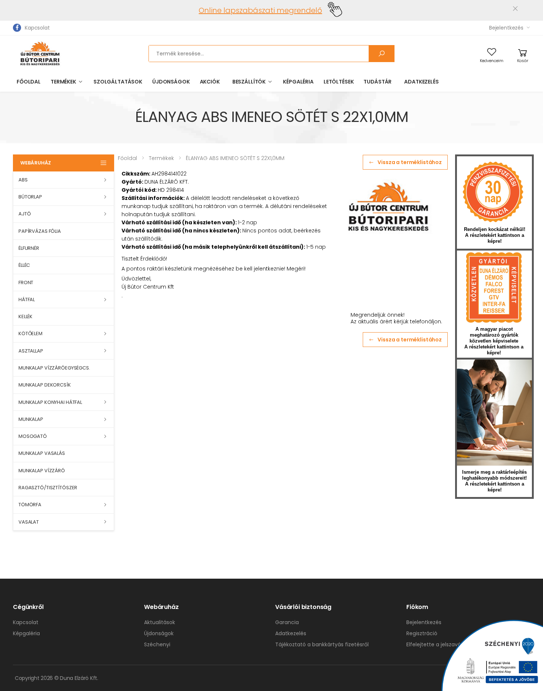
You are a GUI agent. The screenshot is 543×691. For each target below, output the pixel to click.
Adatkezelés (421, 81)
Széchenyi (157, 644)
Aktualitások (159, 622)
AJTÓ (24, 213)
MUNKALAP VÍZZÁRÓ (41, 470)
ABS (23, 179)
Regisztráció (421, 633)
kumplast (494, 287)
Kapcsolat (37, 27)
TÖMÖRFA (29, 504)
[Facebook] (17, 28)
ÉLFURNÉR (28, 248)
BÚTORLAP (30, 196)
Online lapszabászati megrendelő (260, 10)
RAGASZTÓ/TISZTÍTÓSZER (47, 487)
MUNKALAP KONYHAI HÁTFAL (50, 402)
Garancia (287, 622)
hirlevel (494, 413)
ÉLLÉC (24, 265)
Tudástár (377, 81)
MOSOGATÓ (32, 436)
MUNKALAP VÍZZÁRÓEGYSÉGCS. (54, 367)
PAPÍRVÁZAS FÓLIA (39, 231)
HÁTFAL (26, 299)
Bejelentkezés (506, 27)
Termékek (63, 81)
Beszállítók (249, 81)
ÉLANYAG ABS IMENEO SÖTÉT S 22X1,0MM (235, 158)
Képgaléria (298, 81)
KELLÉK (25, 316)
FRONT (25, 282)
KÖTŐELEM (30, 333)
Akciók (210, 81)
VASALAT (28, 521)
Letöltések (339, 81)
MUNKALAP (30, 419)
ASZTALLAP (30, 350)
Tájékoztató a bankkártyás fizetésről (322, 644)
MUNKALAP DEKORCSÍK (44, 384)
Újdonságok (171, 81)
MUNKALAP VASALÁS (41, 453)
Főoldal (29, 81)
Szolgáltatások (117, 81)
